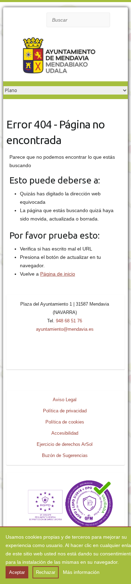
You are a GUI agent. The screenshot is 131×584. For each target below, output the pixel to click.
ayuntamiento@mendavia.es (65, 329)
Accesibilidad (64, 433)
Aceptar (17, 572)
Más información (81, 572)
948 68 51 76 (69, 320)
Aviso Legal (65, 399)
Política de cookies (64, 422)
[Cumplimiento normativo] (65, 482)
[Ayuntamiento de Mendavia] (59, 56)
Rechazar (45, 572)
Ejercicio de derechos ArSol (65, 444)
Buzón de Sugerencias (65, 455)
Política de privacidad (65, 410)
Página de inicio (57, 274)
